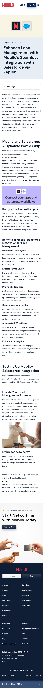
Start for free (9, 527)
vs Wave (5, 605)
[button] (38, 5)
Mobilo (5, 481)
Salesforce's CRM (10, 157)
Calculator (26, 605)
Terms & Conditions (33, 675)
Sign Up (32, 5)
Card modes (27, 590)
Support (5, 634)
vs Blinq (5, 595)
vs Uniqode (6, 610)
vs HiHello (6, 600)
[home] (8, 5)
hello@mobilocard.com (30, 629)
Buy (31, 576)
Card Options (27, 600)
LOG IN (22, 5)
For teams (6, 629)
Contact (11, 576)
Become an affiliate (9, 644)
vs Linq (4, 616)
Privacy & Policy (8, 675)
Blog (3, 639)
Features (25, 595)
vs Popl (5, 590)
